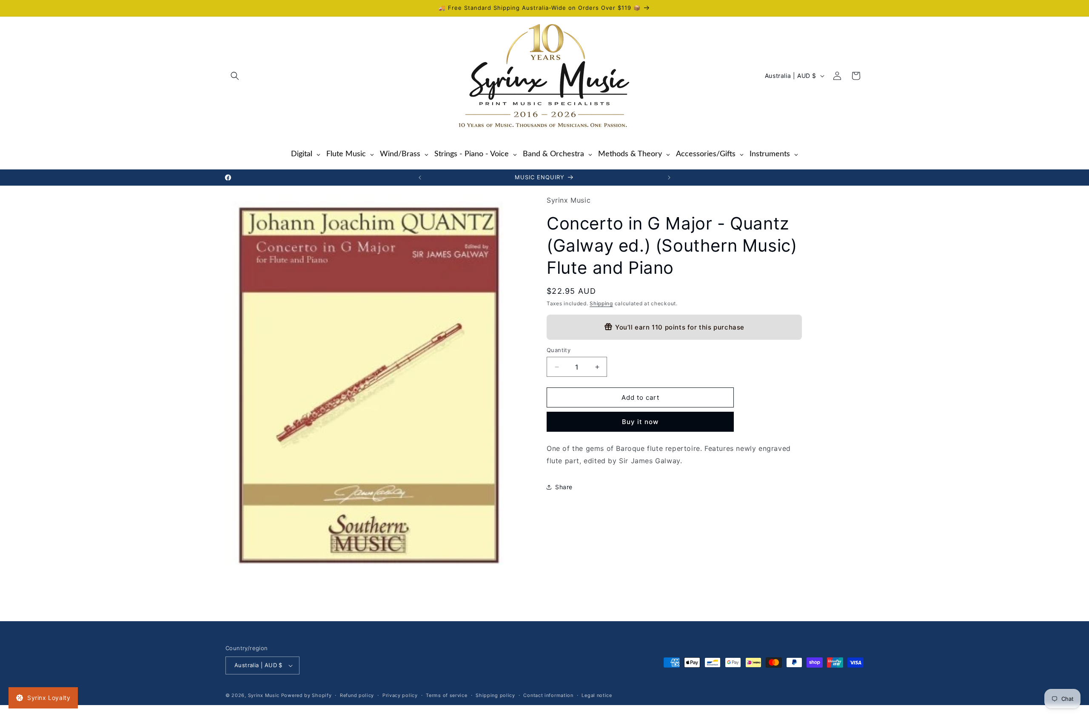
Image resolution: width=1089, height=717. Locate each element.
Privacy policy (400, 695)
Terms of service (446, 695)
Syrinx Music (263, 695)
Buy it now (640, 422)
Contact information (548, 695)
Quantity (558, 350)
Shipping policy (495, 695)
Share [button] (564, 486)
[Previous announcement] (420, 177)
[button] (234, 75)
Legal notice (597, 695)
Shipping (601, 303)
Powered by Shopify (306, 695)
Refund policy (357, 695)
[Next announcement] (669, 177)
